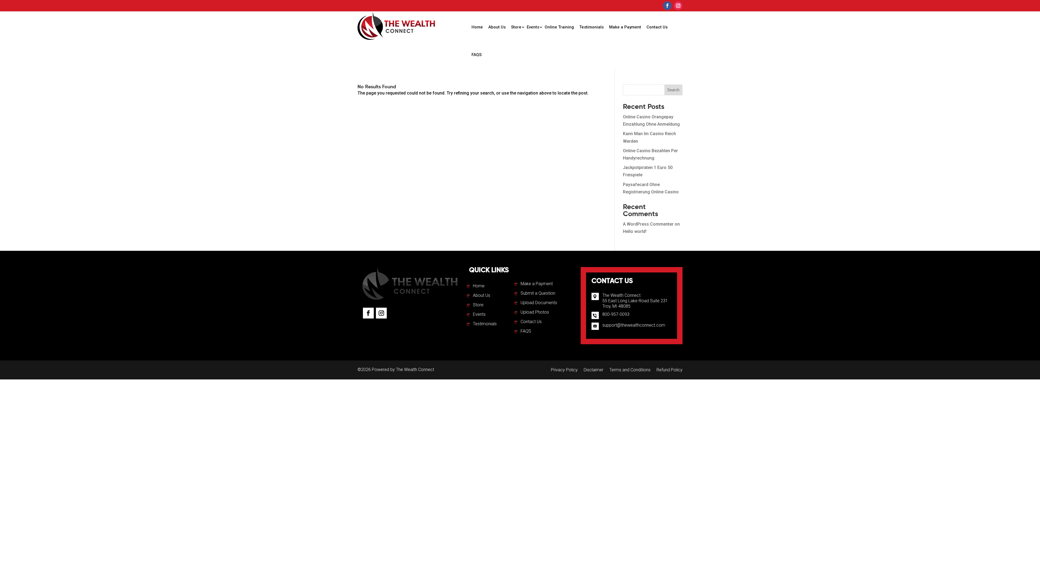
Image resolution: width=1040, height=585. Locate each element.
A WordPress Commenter (648, 224)
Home (477, 27)
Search (673, 90)
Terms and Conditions (630, 370)
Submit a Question (538, 293)
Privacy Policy (564, 370)
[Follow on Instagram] (678, 5)
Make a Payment (625, 27)
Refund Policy (669, 370)
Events (533, 27)
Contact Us (657, 27)
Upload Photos (535, 312)
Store (516, 27)
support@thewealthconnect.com (633, 325)
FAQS (477, 54)
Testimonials (591, 27)
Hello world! (634, 231)
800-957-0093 (615, 314)
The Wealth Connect (415, 369)
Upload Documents (539, 303)
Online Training (559, 27)
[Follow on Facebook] (667, 5)
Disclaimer (593, 370)
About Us (497, 27)
